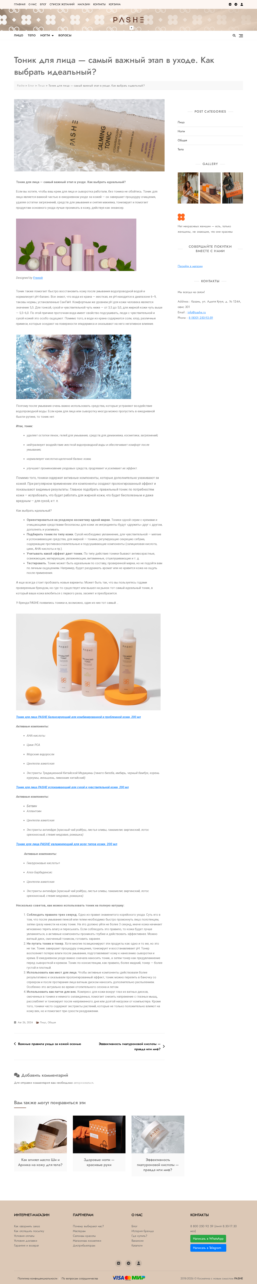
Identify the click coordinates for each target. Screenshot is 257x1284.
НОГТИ (45, 35)
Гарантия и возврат (26, 1245)
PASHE (238, 1278)
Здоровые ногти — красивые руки (99, 1162)
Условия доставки (25, 1241)
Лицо (43, 1022)
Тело (181, 149)
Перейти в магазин (190, 266)
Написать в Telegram (208, 1247)
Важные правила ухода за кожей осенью (49, 1044)
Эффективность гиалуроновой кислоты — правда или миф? (130, 1046)
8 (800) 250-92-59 (201, 318)
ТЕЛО (32, 35)
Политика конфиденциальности (37, 1278)
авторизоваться (83, 1082)
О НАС (33, 4)
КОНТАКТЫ (99, 4)
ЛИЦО (18, 35)
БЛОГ (43, 4)
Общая (52, 1022)
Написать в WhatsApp (208, 1238)
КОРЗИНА (115, 4)
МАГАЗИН (84, 4)
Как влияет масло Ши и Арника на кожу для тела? (40, 1162)
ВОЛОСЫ (64, 35)
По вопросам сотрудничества (80, 1278)
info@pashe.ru (197, 312)
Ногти (181, 131)
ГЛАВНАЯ (19, 4)
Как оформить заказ (27, 1226)
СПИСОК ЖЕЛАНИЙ (62, 4)
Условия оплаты (24, 1236)
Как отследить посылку (29, 1231)
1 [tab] (132, 28)
